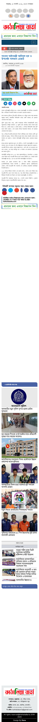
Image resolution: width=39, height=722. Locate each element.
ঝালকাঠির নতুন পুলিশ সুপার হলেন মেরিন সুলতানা (17, 410)
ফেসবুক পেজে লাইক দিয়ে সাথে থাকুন (13, 586)
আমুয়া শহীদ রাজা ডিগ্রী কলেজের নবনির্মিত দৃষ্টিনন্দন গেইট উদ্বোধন (25, 552)
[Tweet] (10, 190)
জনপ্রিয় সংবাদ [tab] (19, 547)
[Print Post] (5, 103)
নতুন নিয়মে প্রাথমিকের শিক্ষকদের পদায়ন (17, 510)
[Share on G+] (16, 190)
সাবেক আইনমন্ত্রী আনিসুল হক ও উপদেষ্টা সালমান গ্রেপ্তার (17, 57)
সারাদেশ (21, 48)
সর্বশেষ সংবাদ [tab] (19, 543)
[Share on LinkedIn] (21, 190)
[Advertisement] (19, 295)
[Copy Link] (33, 103)
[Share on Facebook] (4, 190)
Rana (24, 720)
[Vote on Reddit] (26, 190)
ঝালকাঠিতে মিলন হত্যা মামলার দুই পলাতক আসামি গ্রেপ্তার (18, 485)
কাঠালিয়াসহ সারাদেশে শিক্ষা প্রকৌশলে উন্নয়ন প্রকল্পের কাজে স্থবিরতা (19, 460)
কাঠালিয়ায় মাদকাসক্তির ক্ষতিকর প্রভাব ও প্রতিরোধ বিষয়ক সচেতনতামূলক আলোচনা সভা (26, 562)
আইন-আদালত (14, 48)
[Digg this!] (32, 190)
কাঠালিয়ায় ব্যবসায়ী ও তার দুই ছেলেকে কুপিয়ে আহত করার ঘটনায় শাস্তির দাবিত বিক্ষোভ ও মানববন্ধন (26, 573)
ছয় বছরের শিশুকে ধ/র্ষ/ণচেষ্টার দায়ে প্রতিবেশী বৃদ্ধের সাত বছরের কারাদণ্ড (19, 435)
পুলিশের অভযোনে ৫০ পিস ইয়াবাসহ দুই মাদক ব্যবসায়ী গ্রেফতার (19, 534)
